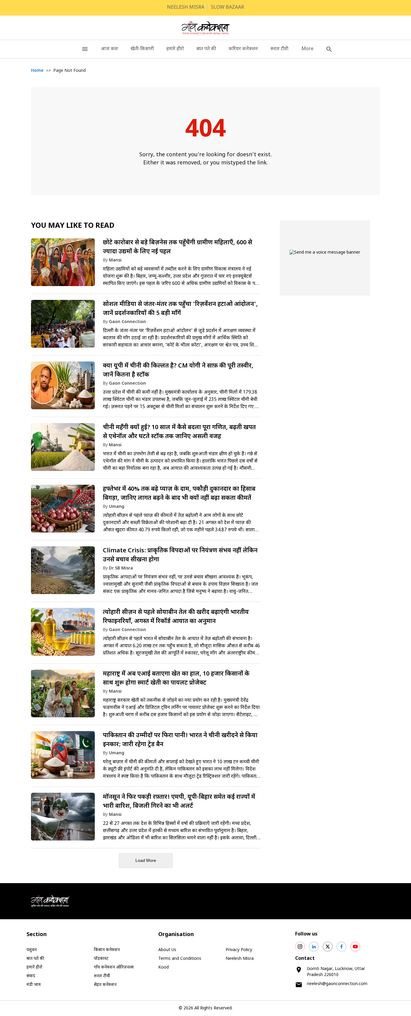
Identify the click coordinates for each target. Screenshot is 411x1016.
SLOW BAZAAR (227, 8)
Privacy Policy (239, 950)
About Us (167, 950)
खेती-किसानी (142, 49)
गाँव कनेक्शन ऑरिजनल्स (114, 967)
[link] (146, 265)
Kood (163, 967)
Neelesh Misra (240, 959)
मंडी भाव (33, 985)
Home (37, 71)
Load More (145, 860)
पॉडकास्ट (101, 959)
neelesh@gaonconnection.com (337, 984)
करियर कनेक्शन (243, 49)
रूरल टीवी (279, 49)
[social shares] (300, 946)
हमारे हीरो (175, 49)
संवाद (30, 976)
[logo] (205, 28)
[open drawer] (84, 49)
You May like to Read (72, 226)
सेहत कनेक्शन (105, 985)
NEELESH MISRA (185, 8)
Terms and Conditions (179, 959)
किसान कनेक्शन (107, 950)
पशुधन (31, 950)
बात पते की (206, 49)
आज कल (109, 49)
